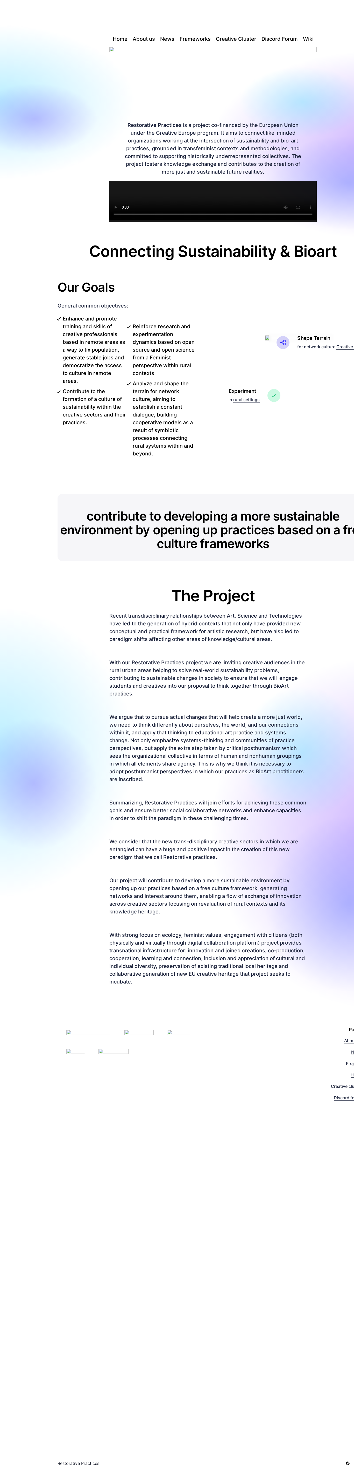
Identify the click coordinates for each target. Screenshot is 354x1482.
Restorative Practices (78, 1463)
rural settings (246, 399)
